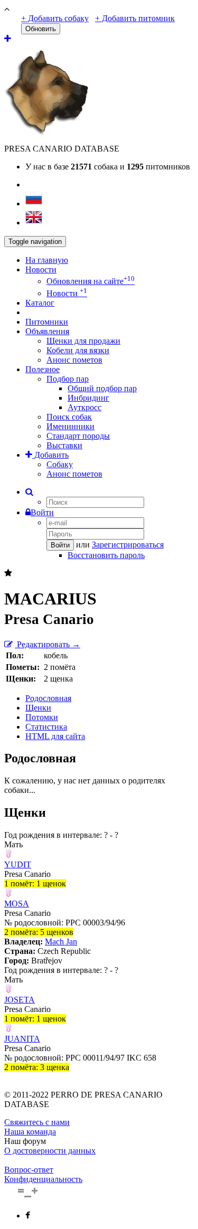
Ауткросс (84, 407)
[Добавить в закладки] (8, 573)
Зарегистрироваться (128, 544)
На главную (46, 260)
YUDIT (17, 864)
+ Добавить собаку (55, 18)
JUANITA (22, 1038)
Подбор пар (67, 378)
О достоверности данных (50, 1150)
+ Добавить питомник (135, 18)
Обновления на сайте (90, 281)
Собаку (59, 464)
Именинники (70, 426)
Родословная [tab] (48, 698)
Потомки (41, 717)
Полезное (42, 369)
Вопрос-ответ (28, 1169)
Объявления (47, 331)
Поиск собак (69, 416)
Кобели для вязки (77, 350)
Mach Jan (61, 941)
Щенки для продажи (83, 340)
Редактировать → (47, 644)
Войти (42, 512)
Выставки (64, 445)
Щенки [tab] (38, 707)
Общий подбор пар (102, 388)
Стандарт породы (78, 435)
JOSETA (19, 999)
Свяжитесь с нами (37, 1122)
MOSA (16, 903)
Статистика (46, 726)
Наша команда (30, 1131)
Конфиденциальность (43, 1179)
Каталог (39, 302)
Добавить (50, 454)
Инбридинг (88, 397)
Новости (40, 269)
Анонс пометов (74, 359)
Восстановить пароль (106, 555)
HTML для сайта (55, 736)
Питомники (46, 321)
